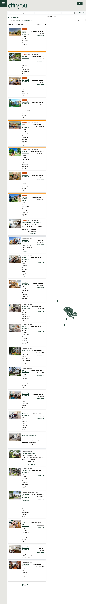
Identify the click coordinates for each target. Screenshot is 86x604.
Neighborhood (25, 145)
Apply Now (41, 107)
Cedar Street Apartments (28, 548)
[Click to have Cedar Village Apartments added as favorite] (19, 122)
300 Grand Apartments (28, 240)
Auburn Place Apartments (26, 351)
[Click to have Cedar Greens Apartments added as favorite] (19, 521)
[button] (80, 3)
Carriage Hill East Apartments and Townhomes (26, 497)
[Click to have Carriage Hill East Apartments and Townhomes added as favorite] (19, 492)
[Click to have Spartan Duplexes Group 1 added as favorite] (19, 195)
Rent (64, 13)
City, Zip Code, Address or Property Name (18, 13)
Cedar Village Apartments (26, 125)
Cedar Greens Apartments (25, 524)
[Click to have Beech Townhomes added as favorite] (19, 368)
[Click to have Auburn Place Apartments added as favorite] (19, 348)
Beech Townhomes (25, 371)
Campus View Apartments (26, 471)
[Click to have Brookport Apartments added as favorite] (19, 412)
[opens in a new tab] (15, 32)
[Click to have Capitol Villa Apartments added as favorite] (19, 100)
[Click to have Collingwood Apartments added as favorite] (19, 562)
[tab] (17, 20)
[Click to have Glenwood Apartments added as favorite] (19, 149)
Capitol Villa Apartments (26, 102)
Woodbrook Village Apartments (31, 222)
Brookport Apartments (26, 414)
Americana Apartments (26, 283)
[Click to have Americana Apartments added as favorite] (19, 281)
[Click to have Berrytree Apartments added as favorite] (19, 54)
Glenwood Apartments (25, 152)
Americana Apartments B (26, 307)
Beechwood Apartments (26, 394)
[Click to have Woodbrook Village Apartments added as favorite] (19, 221)
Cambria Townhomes (28, 453)
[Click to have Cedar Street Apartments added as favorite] (19, 546)
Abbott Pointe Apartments (25, 32)
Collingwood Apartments (26, 565)
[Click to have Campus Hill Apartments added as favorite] (19, 78)
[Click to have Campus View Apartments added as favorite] (19, 469)
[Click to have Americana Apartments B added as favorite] (19, 305)
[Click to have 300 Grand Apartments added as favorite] (19, 238)
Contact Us (40, 35)
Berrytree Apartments (26, 57)
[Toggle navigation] (3, 3)
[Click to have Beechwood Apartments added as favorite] (19, 392)
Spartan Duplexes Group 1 (26, 198)
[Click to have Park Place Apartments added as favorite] (19, 173)
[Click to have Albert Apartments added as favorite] (19, 256)
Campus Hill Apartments (26, 80)
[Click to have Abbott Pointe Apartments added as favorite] (19, 29)
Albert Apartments (25, 258)
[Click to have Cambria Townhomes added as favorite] (19, 451)
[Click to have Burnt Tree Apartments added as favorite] (19, 434)
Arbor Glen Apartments (25, 327)
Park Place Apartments (26, 175)
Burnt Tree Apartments (29, 435)
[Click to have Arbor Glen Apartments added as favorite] (19, 325)
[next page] (30, 585)
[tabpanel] (27, 307)
